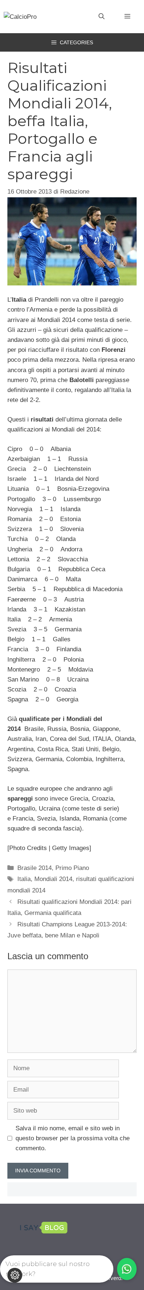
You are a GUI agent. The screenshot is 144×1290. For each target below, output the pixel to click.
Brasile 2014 (34, 867)
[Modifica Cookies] (14, 1275)
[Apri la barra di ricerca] (101, 16)
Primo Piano (72, 867)
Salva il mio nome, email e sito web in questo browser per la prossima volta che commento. (73, 1138)
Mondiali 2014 (53, 878)
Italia (24, 878)
